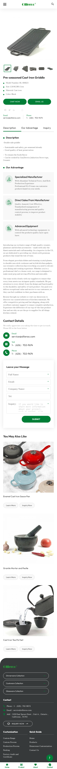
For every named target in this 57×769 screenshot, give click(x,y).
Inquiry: (12, 404)
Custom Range (9, 738)
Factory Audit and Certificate (11, 755)
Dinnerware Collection (15, 676)
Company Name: (16, 389)
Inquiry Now (27, 505)
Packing (6, 750)
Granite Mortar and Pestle (15, 568)
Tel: (10, 396)
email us (39, 101)
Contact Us (34, 750)
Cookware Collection (14, 683)
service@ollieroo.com (11, 118)
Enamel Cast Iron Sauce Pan (16, 496)
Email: (11, 382)
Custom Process (9, 742)
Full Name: (13, 374)
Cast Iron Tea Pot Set (13, 640)
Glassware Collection (14, 691)
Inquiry (47, 127)
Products (33, 742)
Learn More (11, 505)
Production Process (11, 746)
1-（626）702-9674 (34, 118)
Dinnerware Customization (40, 746)
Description (9, 127)
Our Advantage (29, 127)
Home (32, 738)
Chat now (15, 101)
